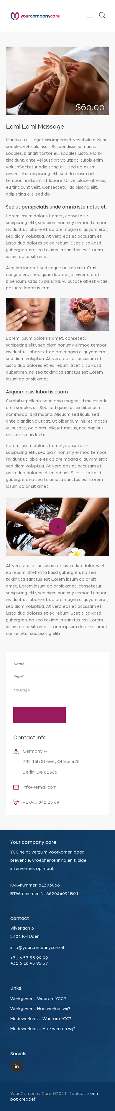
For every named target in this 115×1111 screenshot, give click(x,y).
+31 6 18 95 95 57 (29, 963)
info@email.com (40, 787)
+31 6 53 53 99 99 (29, 958)
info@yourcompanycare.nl (37, 948)
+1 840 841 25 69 (41, 802)
